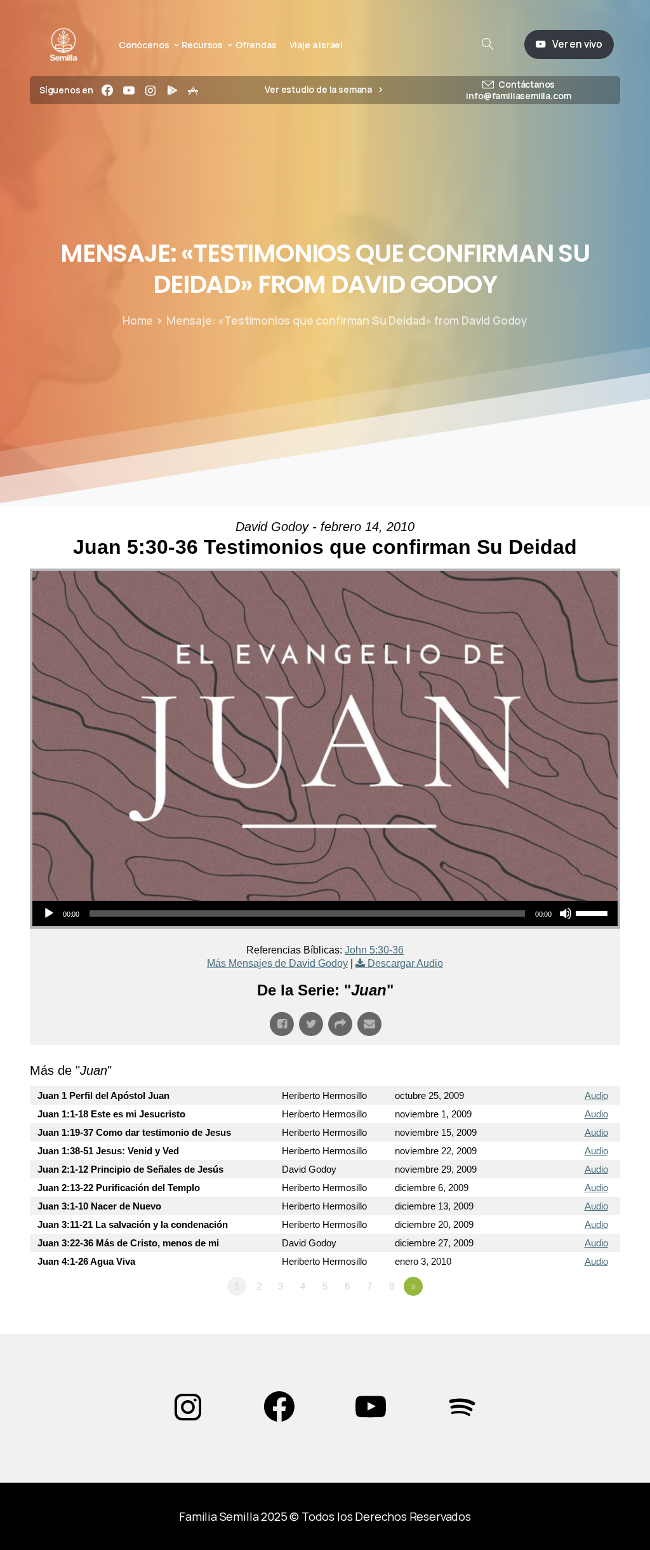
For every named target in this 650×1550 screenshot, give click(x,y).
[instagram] (150, 90)
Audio (596, 1095)
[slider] (593, 912)
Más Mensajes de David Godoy (277, 963)
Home (138, 320)
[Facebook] (107, 90)
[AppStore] (193, 90)
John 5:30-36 (374, 950)
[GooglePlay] (172, 90)
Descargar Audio (405, 963)
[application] (325, 913)
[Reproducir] (49, 913)
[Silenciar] (565, 913)
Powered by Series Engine (573, 1321)
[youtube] (129, 90)
